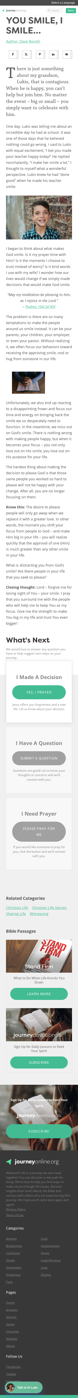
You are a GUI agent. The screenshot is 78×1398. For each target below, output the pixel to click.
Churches (12, 1332)
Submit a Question (39, 758)
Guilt (44, 1239)
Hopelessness (50, 1246)
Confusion (13, 1253)
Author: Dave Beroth (23, 41)
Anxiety (11, 1239)
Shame (46, 1275)
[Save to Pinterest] (40, 55)
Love (44, 1268)
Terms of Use (15, 1215)
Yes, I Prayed (39, 692)
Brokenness (14, 1246)
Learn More (39, 993)
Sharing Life (16, 913)
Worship (11, 1339)
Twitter (11, 1374)
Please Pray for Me (39, 831)
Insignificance (51, 1260)
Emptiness (13, 1275)
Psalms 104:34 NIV (40, 306)
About (10, 1346)
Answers (11, 1310)
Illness (45, 1253)
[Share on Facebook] (13, 55)
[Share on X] (27, 55)
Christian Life (17, 907)
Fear (9, 1282)
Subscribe (39, 1062)
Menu (71, 10)
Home (10, 1303)
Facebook (13, 1367)
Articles (11, 1317)
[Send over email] (67, 55)
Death (10, 1260)
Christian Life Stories (49, 907)
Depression (14, 1268)
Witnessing (39, 913)
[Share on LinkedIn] (54, 55)
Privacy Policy (16, 1209)
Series (10, 1324)
